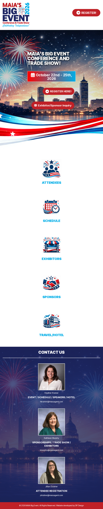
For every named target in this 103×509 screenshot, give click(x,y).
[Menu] (97, 20)
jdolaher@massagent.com (51, 495)
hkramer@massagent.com (51, 401)
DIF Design (79, 505)
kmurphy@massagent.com (51, 450)
